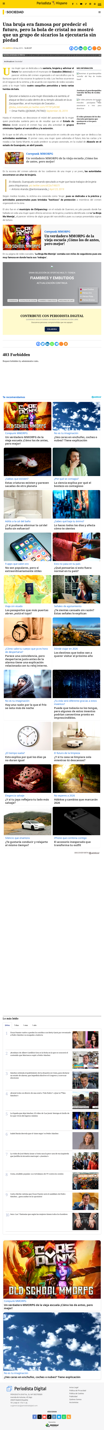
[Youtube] (81, 4)
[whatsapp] (95, 4)
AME (99, 4)
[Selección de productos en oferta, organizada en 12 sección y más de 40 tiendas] (52, 266)
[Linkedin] (81, 48)
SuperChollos (88, 289)
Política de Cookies (76, 1394)
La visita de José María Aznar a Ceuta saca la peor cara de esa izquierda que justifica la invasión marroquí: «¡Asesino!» (39, 1154)
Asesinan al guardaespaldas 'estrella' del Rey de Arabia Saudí (89, 92)
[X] (76, 4)
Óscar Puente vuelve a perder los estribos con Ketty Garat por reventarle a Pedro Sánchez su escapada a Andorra (40, 1033)
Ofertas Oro (87, 293)
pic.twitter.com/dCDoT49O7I (44, 185)
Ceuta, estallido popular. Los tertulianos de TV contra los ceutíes (37, 1174)
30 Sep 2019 (18, 48)
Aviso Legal (73, 1387)
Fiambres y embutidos (47, 300)
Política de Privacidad (77, 1391)
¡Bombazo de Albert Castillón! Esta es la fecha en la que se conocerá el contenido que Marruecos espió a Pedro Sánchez (39, 1053)
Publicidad (73, 1396)
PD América (8, 48)
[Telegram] (90, 48)
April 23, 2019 (57, 189)
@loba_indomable (18, 107)
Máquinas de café (66, 300)
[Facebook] (72, 4)
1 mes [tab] (25, 1025)
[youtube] (44, 1417)
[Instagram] (90, 4)
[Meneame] (94, 48)
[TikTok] (86, 4)
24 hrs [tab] (7, 1025)
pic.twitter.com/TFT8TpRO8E (44, 107)
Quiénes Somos (75, 1399)
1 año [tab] (34, 1025)
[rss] (69, 1417)
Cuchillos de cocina (28, 300)
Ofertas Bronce (88, 300)
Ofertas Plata (87, 296)
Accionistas (73, 1402)
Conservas (13, 300)
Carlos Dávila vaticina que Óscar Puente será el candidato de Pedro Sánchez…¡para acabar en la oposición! (38, 1195)
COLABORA (52, 329)
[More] (99, 48)
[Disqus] (52, 895)
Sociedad (15, 12)
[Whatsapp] (85, 48)
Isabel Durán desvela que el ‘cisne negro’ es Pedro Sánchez (34, 1133)
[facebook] (34, 1417)
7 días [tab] (16, 1025)
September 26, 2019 (57, 111)
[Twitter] (76, 48)
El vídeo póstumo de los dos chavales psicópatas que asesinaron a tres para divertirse (89, 120)
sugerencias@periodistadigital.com (24, 1406)
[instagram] (54, 1417)
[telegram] (59, 1417)
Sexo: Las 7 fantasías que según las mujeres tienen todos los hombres (39, 1214)
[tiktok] (49, 1417)
